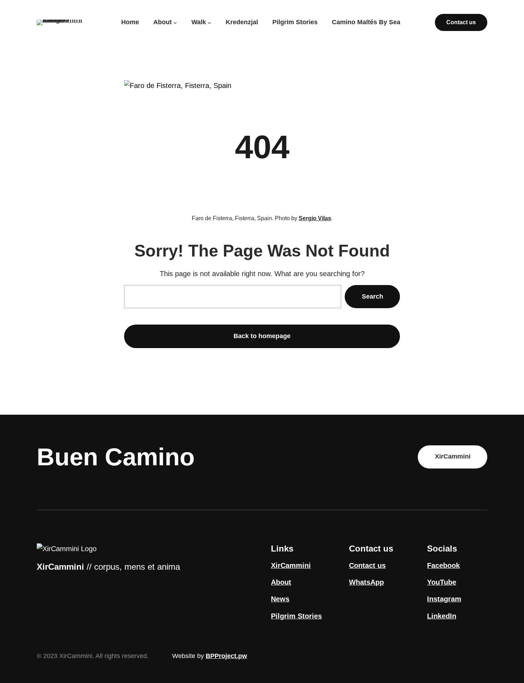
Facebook (443, 565)
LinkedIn (441, 616)
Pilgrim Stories (296, 616)
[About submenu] (175, 22)
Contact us (461, 22)
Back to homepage (262, 336)
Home (130, 22)
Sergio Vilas (315, 218)
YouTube (441, 582)
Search (372, 296)
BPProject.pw (226, 655)
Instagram (444, 599)
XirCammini (453, 456)
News (280, 599)
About (281, 582)
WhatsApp (366, 582)
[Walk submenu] (209, 22)
